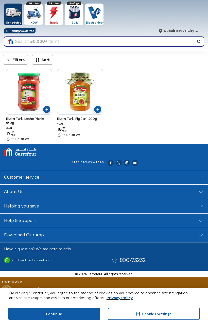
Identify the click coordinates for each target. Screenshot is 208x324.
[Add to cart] (47, 109)
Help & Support (20, 220)
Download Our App (24, 235)
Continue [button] (54, 314)
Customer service (21, 177)
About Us (13, 191)
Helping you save (21, 206)
